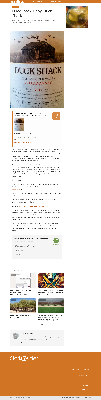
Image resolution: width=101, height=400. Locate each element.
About (89, 397)
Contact (85, 397)
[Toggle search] (89, 1)
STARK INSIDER (85, 381)
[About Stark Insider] (77, 17)
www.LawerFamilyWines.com (24, 142)
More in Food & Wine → (37, 324)
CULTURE (87, 357)
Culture (32, 1)
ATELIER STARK (85, 389)
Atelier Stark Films (55, 1)
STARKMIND (86, 385)
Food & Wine (16, 6)
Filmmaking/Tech (42, 1)
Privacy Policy (79, 397)
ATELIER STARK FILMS (81, 366)
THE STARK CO (85, 378)
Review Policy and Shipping (68, 397)
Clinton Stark (19, 26)
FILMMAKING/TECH (83, 363)
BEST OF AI (86, 360)
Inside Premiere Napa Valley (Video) (31, 206)
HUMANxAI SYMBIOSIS (81, 369)
